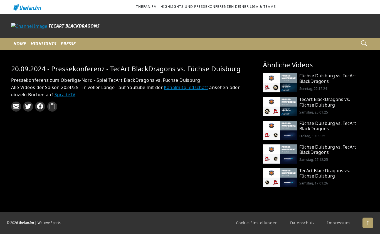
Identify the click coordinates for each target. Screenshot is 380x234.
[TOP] (367, 222)
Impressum (338, 222)
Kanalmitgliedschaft (186, 87)
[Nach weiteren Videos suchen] (364, 44)
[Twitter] (28, 107)
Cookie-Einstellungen (257, 222)
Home (19, 44)
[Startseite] (27, 7)
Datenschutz (302, 222)
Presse (68, 44)
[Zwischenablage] (52, 107)
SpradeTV (65, 95)
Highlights (43, 44)
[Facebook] (40, 107)
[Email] (16, 107)
